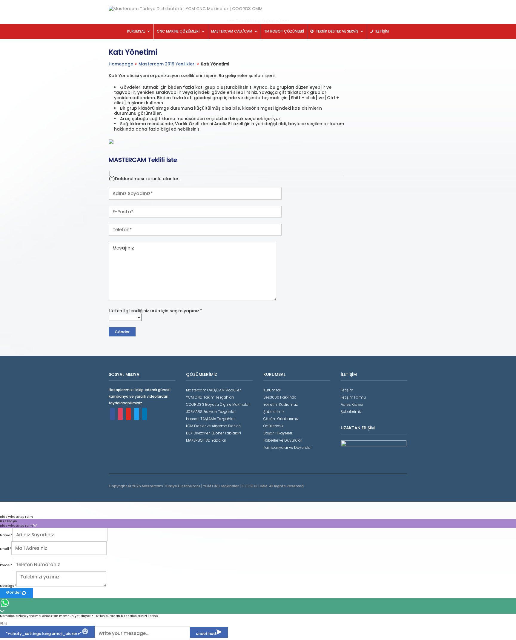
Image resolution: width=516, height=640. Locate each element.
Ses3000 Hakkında (280, 397)
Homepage (121, 64)
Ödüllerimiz (273, 425)
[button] (258, 517)
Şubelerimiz (273, 411)
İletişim (347, 390)
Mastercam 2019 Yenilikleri (167, 64)
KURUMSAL (136, 31)
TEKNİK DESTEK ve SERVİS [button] (337, 31)
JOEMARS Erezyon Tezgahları (211, 411)
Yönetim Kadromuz (280, 404)
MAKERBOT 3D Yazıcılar (206, 440)
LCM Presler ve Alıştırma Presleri (213, 425)
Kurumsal (272, 390)
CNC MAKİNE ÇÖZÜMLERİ (178, 31)
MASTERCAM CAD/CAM (231, 31)
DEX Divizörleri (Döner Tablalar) (213, 433)
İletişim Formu (353, 397)
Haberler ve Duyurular (282, 440)
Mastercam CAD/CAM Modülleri (214, 390)
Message (8, 586)
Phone (6, 565)
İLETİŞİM (382, 31)
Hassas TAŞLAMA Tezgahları (211, 418)
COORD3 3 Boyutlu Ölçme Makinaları (218, 404)
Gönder (13, 592)
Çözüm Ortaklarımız (281, 418)
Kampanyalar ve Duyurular (287, 447)
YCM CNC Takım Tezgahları (210, 397)
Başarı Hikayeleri (277, 433)
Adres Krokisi (352, 404)
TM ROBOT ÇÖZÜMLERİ (284, 31)
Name (6, 535)
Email (5, 548)
